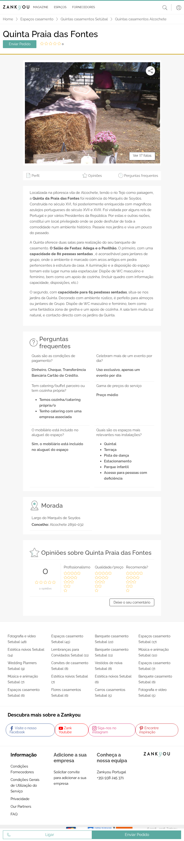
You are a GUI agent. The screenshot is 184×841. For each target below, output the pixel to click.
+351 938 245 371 (110, 778)
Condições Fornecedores (22, 769)
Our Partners (21, 806)
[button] (39, 7)
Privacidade (20, 799)
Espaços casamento (36, 19)
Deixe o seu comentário (132, 602)
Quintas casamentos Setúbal (84, 19)
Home (8, 19)
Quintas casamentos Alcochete (141, 19)
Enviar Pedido (19, 44)
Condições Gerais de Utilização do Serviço (25, 785)
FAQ (14, 814)
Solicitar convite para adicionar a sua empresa (70, 778)
